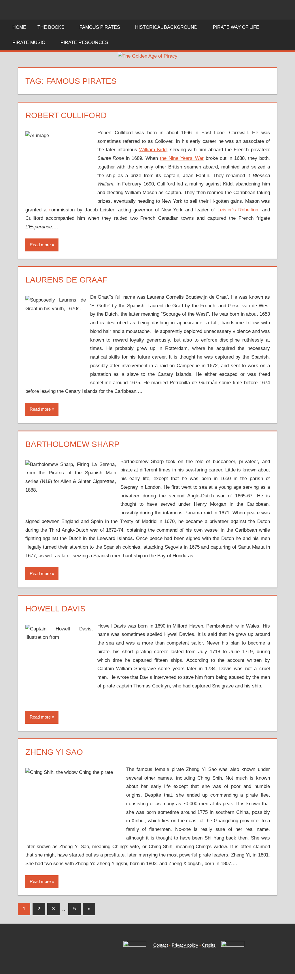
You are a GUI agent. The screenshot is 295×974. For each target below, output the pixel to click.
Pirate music (28, 42)
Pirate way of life (236, 27)
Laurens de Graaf (66, 279)
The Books (51, 27)
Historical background (166, 27)
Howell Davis (55, 608)
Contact (160, 945)
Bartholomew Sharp (72, 444)
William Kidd (153, 149)
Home (19, 27)
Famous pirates (100, 27)
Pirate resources (84, 42)
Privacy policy (185, 945)
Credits (208, 945)
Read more (40, 244)
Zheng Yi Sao (54, 752)
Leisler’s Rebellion (238, 210)
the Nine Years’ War (182, 158)
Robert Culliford (66, 115)
